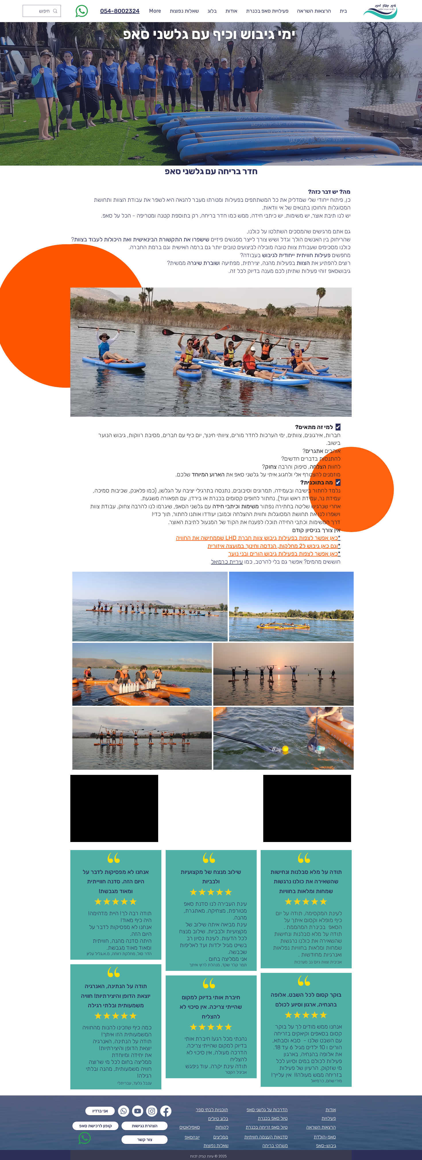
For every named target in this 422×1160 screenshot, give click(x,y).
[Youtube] (137, 1111)
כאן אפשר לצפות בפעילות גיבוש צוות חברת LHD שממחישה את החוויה (257, 537)
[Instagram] (151, 1111)
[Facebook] (165, 1111)
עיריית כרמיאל (227, 561)
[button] (211, 352)
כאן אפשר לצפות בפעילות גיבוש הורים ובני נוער (283, 553)
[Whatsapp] (123, 1111)
